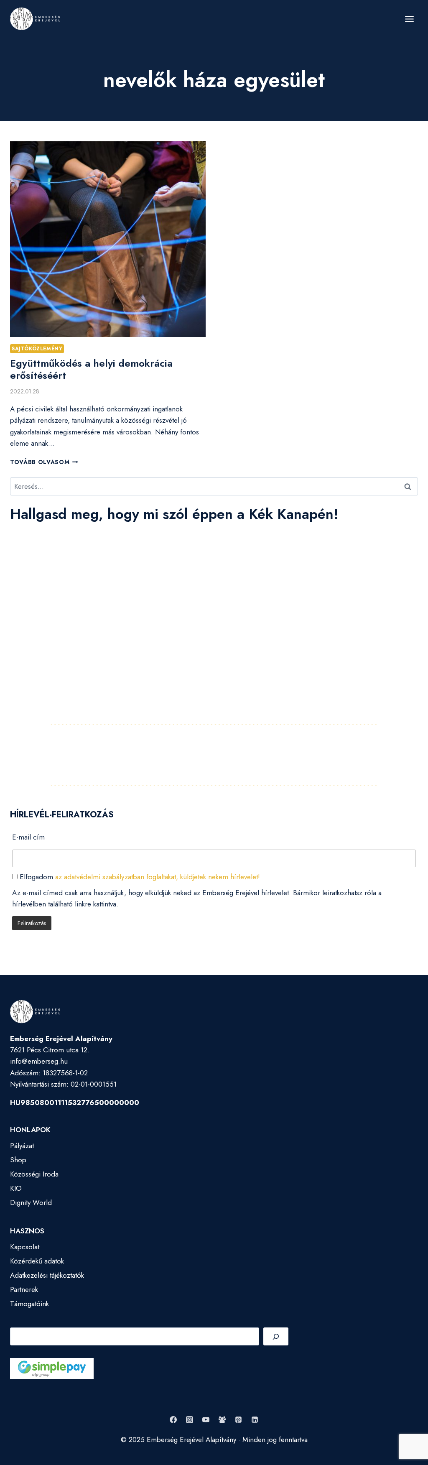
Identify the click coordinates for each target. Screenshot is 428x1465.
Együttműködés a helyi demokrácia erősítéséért (91, 369)
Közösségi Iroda (34, 1174)
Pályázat (22, 1146)
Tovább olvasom (44, 462)
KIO (16, 1188)
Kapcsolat (24, 1247)
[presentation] (108, 239)
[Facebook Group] (222, 1420)
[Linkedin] (255, 1420)
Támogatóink (29, 1304)
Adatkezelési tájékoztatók (47, 1275)
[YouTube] (206, 1420)
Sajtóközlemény (37, 348)
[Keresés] (275, 1336)
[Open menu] (409, 18)
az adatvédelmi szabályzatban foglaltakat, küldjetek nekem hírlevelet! (157, 877)
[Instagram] (189, 1420)
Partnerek (24, 1289)
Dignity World (31, 1202)
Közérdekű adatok (37, 1261)
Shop (18, 1160)
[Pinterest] (239, 1420)
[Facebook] (173, 1420)
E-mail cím (28, 837)
